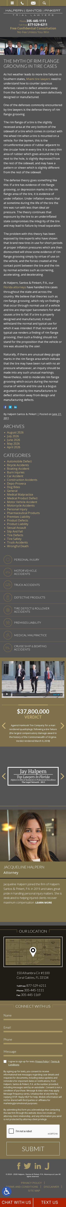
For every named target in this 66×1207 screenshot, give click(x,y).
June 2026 (13, 440)
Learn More (21, 916)
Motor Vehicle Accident (22, 502)
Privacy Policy (42, 1061)
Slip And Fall (15, 531)
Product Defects (17, 520)
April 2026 (13, 447)
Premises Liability (18, 517)
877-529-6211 (38, 25)
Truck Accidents (17, 542)
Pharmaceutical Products (23, 513)
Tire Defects (15, 535)
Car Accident (15, 476)
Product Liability (17, 524)
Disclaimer (51, 1186)
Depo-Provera (16, 483)
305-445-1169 (31, 995)
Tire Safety (14, 539)
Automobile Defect (19, 461)
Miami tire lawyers (38, 79)
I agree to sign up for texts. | (33, 1063)
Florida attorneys (15, 287)
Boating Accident (18, 469)
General (12, 491)
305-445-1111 (36, 21)
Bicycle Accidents (18, 465)
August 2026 (15, 432)
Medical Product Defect (22, 498)
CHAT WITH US (16, 1202)
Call (22, 3)
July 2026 (13, 436)
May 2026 (13, 444)
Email (33, 3)
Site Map (34, 1190)
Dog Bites (13, 487)
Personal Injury (17, 509)
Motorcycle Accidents (21, 505)
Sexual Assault (16, 528)
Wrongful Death (18, 546)
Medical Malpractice (20, 494)
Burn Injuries (15, 472)
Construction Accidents (22, 480)
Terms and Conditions (22, 1186)
